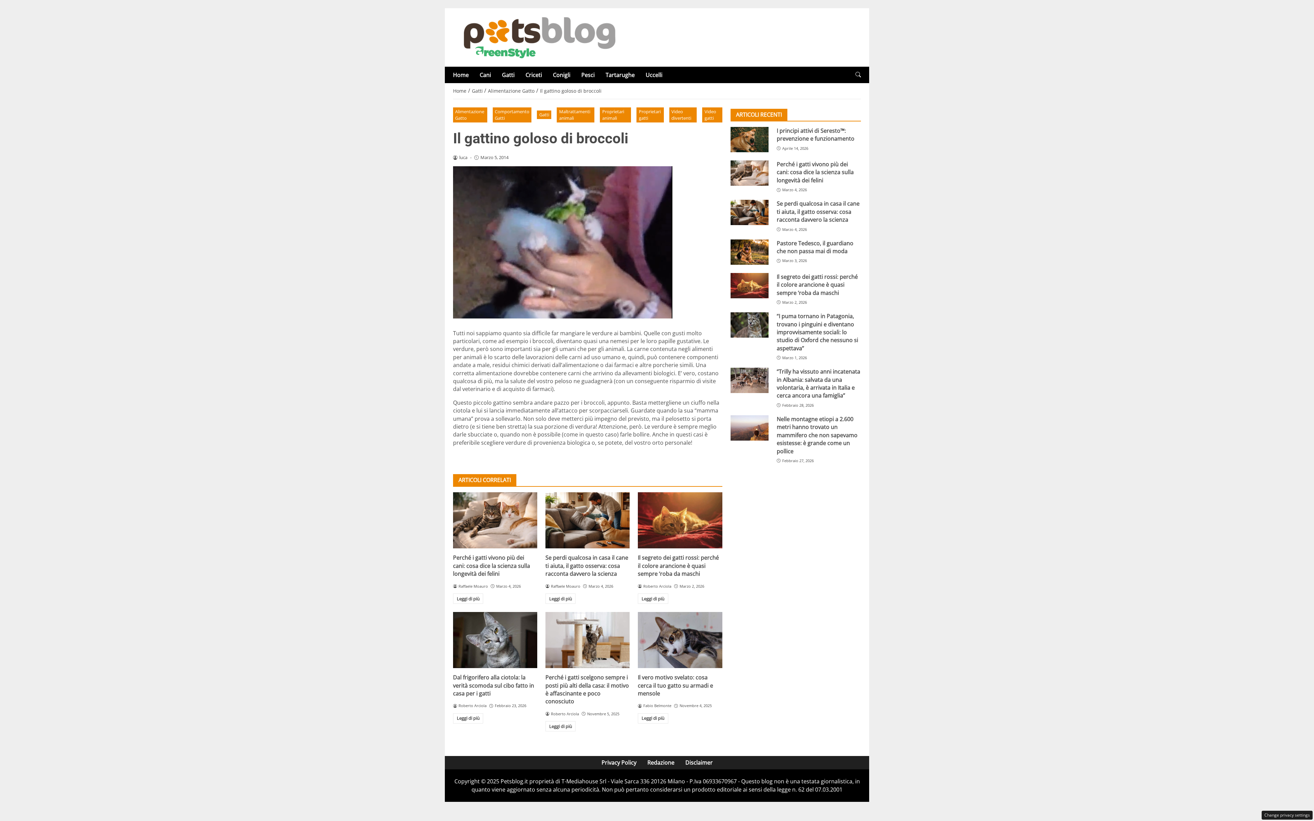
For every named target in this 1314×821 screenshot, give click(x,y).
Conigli (561, 75)
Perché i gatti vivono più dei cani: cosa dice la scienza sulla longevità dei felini (491, 565)
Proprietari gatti (650, 114)
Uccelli (654, 75)
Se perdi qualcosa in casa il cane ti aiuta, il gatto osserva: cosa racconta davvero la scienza (586, 565)
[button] (858, 75)
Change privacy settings (1287, 815)
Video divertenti (681, 114)
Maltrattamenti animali (574, 114)
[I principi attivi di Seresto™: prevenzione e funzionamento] (750, 139)
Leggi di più (468, 599)
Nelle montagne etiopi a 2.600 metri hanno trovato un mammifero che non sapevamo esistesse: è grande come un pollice (817, 435)
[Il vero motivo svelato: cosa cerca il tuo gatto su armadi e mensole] (680, 640)
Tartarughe (620, 75)
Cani (485, 75)
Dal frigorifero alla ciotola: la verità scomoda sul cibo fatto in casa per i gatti (493, 685)
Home (461, 75)
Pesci (588, 75)
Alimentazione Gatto (469, 114)
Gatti (508, 75)
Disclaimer (699, 762)
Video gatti (710, 114)
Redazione (660, 762)
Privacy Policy (619, 762)
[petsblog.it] (538, 37)
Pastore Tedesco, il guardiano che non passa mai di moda (815, 247)
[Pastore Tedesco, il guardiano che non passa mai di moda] (750, 252)
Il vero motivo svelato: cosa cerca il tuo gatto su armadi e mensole (675, 685)
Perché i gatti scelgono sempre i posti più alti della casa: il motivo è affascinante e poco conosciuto (587, 689)
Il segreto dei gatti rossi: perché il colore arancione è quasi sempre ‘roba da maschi (678, 565)
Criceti (534, 75)
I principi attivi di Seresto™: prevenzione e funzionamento (815, 134)
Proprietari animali (613, 114)
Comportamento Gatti (512, 114)
